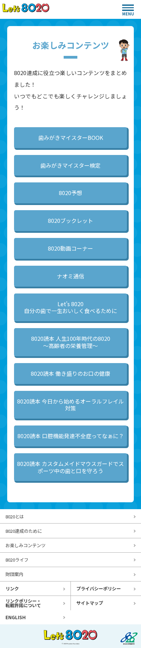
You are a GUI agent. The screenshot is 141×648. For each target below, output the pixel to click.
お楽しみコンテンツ (25, 545)
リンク (12, 588)
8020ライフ (16, 559)
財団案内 (14, 574)
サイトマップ (89, 603)
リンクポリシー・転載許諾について (23, 603)
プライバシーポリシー (98, 588)
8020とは (14, 516)
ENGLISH (15, 617)
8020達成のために (23, 531)
